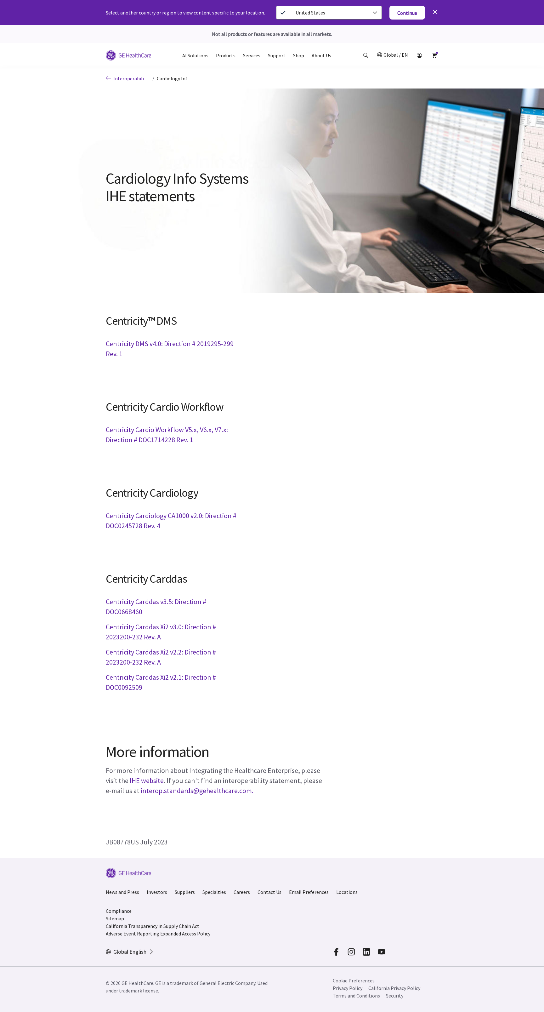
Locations (347, 892)
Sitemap (115, 918)
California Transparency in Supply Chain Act (152, 926)
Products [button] (225, 55)
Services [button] (251, 55)
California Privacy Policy (394, 988)
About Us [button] (321, 55)
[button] (366, 55)
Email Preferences (309, 892)
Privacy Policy (347, 988)
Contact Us (269, 892)
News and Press (122, 892)
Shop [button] (298, 55)
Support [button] (277, 55)
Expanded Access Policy (185, 933)
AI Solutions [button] (195, 55)
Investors (157, 892)
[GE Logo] (128, 56)
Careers (242, 892)
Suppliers (185, 892)
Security (394, 995)
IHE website (147, 780)
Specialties (214, 892)
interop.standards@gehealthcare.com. (197, 790)
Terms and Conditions (356, 995)
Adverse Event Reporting (132, 933)
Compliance (119, 911)
